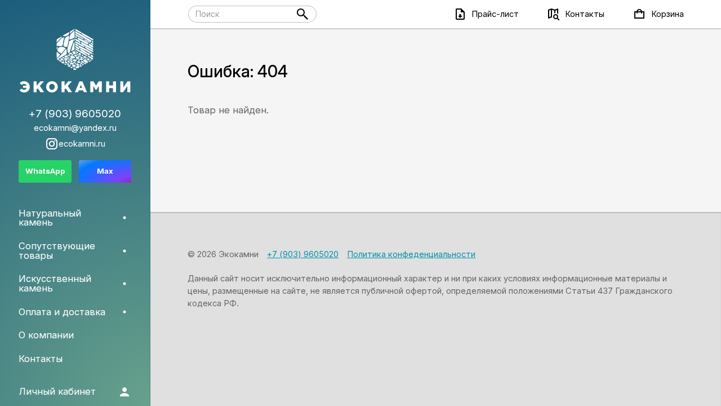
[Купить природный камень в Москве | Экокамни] (75, 61)
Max (105, 170)
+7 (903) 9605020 (303, 254)
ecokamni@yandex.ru (75, 128)
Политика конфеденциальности (411, 254)
